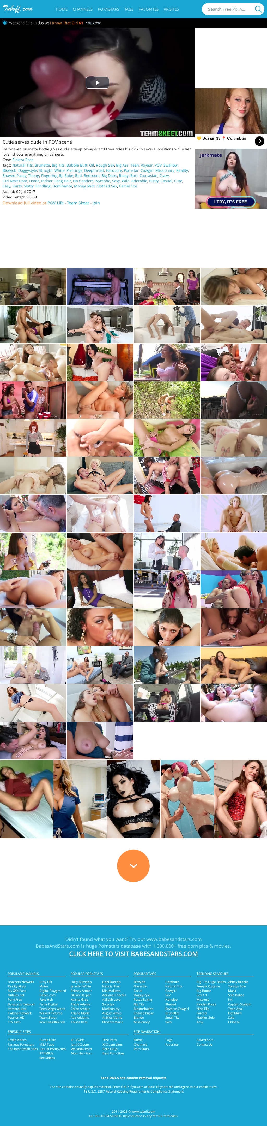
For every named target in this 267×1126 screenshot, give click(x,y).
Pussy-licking (143, 999)
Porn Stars (141, 1049)
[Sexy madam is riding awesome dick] (234, 665)
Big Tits (58, 165)
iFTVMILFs (46, 1053)
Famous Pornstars (21, 1044)
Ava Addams (80, 1017)
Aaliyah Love (111, 999)
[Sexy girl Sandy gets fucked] (167, 362)
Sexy (116, 180)
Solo (168, 1022)
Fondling (43, 186)
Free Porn (109, 1039)
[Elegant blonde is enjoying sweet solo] (167, 438)
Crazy (164, 175)
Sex (168, 995)
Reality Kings (17, 986)
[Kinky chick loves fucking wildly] (33, 703)
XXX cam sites (112, 1044)
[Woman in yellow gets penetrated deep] (33, 551)
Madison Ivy (110, 1008)
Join (96, 203)
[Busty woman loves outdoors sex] (234, 703)
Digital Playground (52, 990)
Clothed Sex (106, 186)
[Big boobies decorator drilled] (100, 324)
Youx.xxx (93, 22)
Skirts (17, 186)
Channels (83, 9)
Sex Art (202, 995)
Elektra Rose (23, 159)
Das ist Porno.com (52, 1049)
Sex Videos (47, 1058)
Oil (91, 165)
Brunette (42, 165)
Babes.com (47, 995)
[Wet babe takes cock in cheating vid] (167, 286)
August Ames (112, 1013)
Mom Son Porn (81, 1053)
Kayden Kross (206, 1004)
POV (158, 165)
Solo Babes (236, 995)
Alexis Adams (80, 1004)
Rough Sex (105, 165)
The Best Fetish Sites (23, 1049)
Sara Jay (108, 1004)
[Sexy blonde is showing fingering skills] (100, 438)
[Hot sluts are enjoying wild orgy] (234, 362)
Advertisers (205, 1039)
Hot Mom (235, 1013)
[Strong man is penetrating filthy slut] (100, 665)
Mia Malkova (111, 990)
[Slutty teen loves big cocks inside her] (167, 589)
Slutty (29, 186)
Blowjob (9, 170)
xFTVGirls (77, 1039)
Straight (46, 170)
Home (62, 9)
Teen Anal (235, 1008)
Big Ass (122, 165)
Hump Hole (47, 1039)
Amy (200, 1022)
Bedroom (92, 175)
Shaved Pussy (14, 175)
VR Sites (171, 9)
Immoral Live (17, 1008)
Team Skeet (78, 203)
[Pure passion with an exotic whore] (33, 324)
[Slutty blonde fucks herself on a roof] (234, 400)
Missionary (164, 170)
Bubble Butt (76, 165)
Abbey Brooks (238, 982)
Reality (182, 170)
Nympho (102, 180)
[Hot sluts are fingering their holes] (167, 400)
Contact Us (205, 1044)
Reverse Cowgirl (177, 1008)
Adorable (139, 180)
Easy (6, 186)
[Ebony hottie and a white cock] (100, 589)
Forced (202, 1013)
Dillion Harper (81, 995)
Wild (126, 180)
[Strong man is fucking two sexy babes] (234, 589)
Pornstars (108, 9)
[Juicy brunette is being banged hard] (234, 475)
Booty (124, 175)
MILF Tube (46, 1044)
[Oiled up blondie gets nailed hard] (100, 513)
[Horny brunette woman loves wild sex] (33, 740)
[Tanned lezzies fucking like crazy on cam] (234, 627)
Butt (134, 175)
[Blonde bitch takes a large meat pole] (100, 475)
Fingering (49, 175)
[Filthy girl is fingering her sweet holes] (33, 475)
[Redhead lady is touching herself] (33, 438)
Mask (232, 990)
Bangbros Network (21, 1004)
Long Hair (62, 180)
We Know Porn (81, 1049)
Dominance (62, 186)
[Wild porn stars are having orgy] (33, 400)
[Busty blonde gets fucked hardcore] (100, 551)
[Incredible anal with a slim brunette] (33, 627)
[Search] (258, 9)
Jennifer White (81, 986)
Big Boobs (204, 990)
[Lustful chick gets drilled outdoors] (33, 589)
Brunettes (172, 1013)
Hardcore (114, 170)
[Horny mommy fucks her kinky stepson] (100, 286)
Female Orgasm (208, 986)
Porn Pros (15, 999)
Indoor (47, 180)
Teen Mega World (52, 1008)
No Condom (83, 180)
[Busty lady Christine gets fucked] (100, 400)
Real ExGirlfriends (52, 1022)
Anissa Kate (79, 1022)
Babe (68, 175)
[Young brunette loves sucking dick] (167, 627)
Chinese (234, 1022)
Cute (178, 180)
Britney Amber (81, 990)
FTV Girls (14, 1022)
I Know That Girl (66, 22)
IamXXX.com (80, 1044)
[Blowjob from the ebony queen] (100, 627)
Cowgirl (147, 170)
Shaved (170, 1004)
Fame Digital (48, 1004)
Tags (129, 9)
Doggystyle (27, 170)
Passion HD (16, 1017)
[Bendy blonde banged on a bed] (234, 438)
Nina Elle (203, 1008)
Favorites (149, 9)
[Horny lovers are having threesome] (167, 665)
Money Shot (84, 186)
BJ (61, 175)
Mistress (203, 999)
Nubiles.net (16, 995)
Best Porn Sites (113, 1053)
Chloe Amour (80, 1008)
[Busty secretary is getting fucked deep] (167, 551)
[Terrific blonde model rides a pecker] (234, 513)
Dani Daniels (111, 982)
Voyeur (147, 165)
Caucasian (148, 175)
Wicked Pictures (50, 1013)
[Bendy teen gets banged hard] (167, 324)
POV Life (55, 203)
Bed (78, 175)
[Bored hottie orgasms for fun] (100, 362)
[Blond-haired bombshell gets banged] (234, 551)
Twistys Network (20, 1013)
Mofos (43, 986)
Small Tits (172, 1017)
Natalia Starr (111, 986)
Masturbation (143, 1008)
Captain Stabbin (239, 1004)
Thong (33, 175)
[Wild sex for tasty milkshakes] (167, 475)
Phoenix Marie (112, 1022)
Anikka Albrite (112, 1017)
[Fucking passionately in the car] (167, 703)
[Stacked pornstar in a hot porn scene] (33, 286)
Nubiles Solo (206, 1017)
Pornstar (131, 170)
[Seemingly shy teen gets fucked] (234, 324)
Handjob (171, 999)
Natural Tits (22, 165)
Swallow (170, 165)
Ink (230, 999)
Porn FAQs (110, 1049)
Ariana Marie (80, 1013)
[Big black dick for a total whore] (100, 740)
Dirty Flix (45, 982)
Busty (154, 180)
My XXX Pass (17, 990)
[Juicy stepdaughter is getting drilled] (33, 665)
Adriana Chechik (114, 995)
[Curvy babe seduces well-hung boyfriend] (167, 513)
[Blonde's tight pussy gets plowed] (234, 286)
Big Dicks (109, 175)
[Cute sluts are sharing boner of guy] (33, 362)
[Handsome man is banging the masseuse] (33, 513)
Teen (134, 165)
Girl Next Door (15, 180)
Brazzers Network (21, 982)
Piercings (74, 170)
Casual (166, 180)
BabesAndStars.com (58, 946)
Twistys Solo (237, 986)
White (59, 170)
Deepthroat (94, 170)
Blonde (139, 1017)
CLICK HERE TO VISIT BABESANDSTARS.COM (133, 953)
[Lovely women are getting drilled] (100, 703)
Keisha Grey (79, 999)
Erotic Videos (17, 1039)
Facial (138, 990)
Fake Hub (46, 999)
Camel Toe (128, 186)
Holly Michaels (81, 982)
